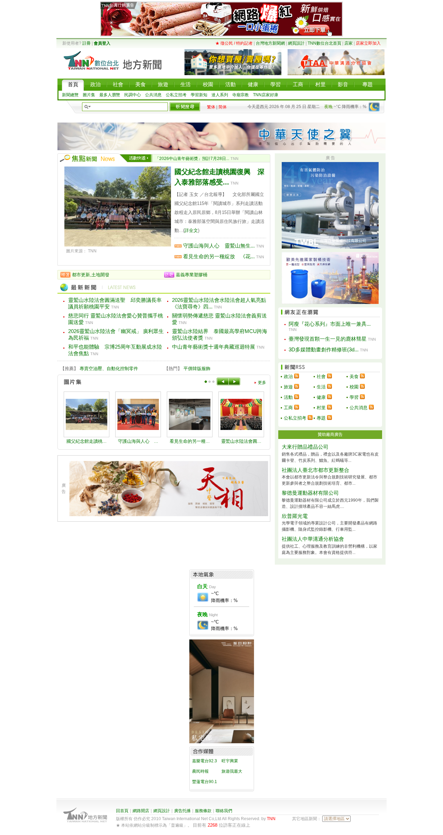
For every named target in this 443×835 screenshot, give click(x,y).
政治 (288, 376)
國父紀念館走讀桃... (86, 441)
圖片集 (89, 94)
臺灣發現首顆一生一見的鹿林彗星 (328, 339)
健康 (321, 397)
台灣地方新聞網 (270, 43)
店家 (348, 43)
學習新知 (199, 94)
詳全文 (191, 230)
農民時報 (200, 771)
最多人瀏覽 (109, 94)
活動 (288, 397)
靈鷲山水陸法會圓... (241, 441)
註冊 (86, 43)
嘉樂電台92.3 (204, 760)
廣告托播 (182, 810)
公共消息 (153, 94)
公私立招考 (176, 94)
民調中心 (132, 94)
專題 (321, 418)
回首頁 (122, 810)
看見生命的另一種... (190, 441)
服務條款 (203, 810)
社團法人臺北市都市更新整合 (315, 470)
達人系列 (219, 94)
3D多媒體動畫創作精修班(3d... (324, 349)
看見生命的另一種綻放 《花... (219, 256)
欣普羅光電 (295, 516)
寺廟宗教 (240, 94)
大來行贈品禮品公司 (305, 447)
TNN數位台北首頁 (324, 43)
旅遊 (288, 386)
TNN (271, 818)
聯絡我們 (224, 810)
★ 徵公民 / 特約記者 (234, 43)
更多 (262, 382)
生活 (321, 386)
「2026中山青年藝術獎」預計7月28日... (192, 158)
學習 (354, 397)
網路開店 (141, 810)
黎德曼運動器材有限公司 (310, 493)
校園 (354, 386)
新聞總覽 (70, 94)
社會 (321, 376)
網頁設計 (296, 43)
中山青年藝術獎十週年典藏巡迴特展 (213, 347)
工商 (288, 407)
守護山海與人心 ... (138, 441)
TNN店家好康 (265, 94)
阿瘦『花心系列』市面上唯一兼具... (330, 324)
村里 (321, 407)
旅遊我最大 (232, 771)
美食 (354, 376)
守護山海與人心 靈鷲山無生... (219, 246)
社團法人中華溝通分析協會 (313, 539)
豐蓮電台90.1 (204, 781)
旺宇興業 (230, 760)
